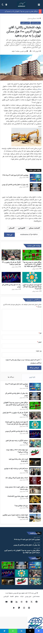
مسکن (39, 89)
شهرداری (21, 228)
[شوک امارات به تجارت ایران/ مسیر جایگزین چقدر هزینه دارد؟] (35, 518)
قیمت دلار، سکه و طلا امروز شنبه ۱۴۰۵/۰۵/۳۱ (18, 460)
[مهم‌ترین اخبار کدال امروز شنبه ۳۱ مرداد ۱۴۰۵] (35, 178)
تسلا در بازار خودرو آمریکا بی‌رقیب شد (16, 478)
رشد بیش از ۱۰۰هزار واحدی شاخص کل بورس (15, 184)
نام (40, 333)
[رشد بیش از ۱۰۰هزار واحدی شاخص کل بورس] (35, 187)
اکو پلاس (6, 596)
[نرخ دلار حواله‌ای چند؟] (35, 508)
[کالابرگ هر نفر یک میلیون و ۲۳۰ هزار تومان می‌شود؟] (11, 254)
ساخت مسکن (34, 228)
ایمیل (39, 342)
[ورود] (6, 5)
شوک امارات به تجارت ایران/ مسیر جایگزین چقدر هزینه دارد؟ (15, 516)
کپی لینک (9, 234)
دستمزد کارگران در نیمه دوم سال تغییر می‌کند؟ (17, 441)
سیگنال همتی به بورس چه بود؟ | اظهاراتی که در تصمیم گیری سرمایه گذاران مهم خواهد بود (32, 264)
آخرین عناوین (25, 23)
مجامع (17, 596)
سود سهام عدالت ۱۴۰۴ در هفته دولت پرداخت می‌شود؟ (17, 451)
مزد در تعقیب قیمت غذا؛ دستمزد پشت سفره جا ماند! (16, 488)
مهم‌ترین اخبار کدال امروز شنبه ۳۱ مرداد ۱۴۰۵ (15, 175)
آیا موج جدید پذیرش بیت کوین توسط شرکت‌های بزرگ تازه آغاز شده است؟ (32, 287)
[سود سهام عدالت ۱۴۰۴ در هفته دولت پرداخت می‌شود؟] (35, 453)
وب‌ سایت (38, 351)
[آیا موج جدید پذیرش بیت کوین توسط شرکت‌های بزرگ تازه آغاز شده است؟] (31, 277)
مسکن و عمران (32, 18)
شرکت (21, 596)
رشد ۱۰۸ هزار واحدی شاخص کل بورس (11, 286)
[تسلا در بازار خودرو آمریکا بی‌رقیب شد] (35, 481)
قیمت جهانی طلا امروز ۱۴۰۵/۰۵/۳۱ (18, 496)
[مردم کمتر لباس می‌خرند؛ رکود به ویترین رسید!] (35, 471)
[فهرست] (39, 5)
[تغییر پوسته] (3, 5)
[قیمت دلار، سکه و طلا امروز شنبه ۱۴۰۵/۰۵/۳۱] (35, 462)
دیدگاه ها (11, 377)
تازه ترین (32, 377)
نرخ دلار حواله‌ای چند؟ (21, 505)
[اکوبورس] (21, 4)
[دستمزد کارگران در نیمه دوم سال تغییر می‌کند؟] (35, 443)
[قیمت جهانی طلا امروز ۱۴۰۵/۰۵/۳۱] (35, 499)
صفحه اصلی (36, 596)
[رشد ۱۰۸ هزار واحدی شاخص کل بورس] (11, 277)
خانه (38, 18)
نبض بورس (28, 596)
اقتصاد (11, 596)
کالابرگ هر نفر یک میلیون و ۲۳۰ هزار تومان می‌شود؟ (11, 263)
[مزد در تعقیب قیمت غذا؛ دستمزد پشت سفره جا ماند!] (35, 490)
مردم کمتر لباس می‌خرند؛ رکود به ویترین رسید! (16, 469)
